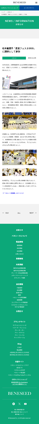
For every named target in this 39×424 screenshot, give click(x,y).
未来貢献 (19, 248)
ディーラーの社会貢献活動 (19, 273)
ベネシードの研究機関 (19, 297)
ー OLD (5, 213)
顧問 (19, 295)
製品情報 (19, 241)
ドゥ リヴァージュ (19, 337)
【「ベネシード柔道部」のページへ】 (13, 193)
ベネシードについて (19, 236)
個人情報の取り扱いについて (19, 412)
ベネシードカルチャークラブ (19, 365)
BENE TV (19, 368)
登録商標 (19, 300)
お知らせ (19, 230)
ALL (19, 213)
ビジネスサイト (29, 8)
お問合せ (19, 311)
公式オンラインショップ (9, 8)
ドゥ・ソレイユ (19, 335)
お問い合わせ (19, 254)
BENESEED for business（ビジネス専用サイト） (19, 383)
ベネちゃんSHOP (19, 370)
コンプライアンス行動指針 (19, 302)
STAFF (19, 347)
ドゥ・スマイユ (19, 332)
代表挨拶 (19, 288)
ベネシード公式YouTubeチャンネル (19, 375)
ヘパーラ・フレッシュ (19, 328)
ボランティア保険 (19, 278)
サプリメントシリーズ (19, 325)
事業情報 (19, 245)
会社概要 (19, 290)
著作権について (19, 414)
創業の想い (19, 293)
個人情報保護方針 (19, 409)
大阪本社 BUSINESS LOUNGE (19, 352)
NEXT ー (33, 213)
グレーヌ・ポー (19, 330)
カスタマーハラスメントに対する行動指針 (19, 306)
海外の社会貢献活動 (19, 270)
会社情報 (19, 251)
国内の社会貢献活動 (19, 268)
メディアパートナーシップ (19, 275)
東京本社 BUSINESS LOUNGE (19, 355)
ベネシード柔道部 (19, 372)
